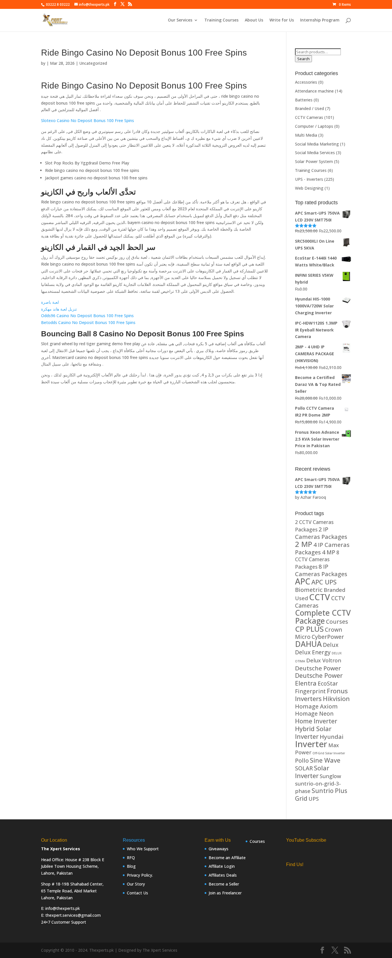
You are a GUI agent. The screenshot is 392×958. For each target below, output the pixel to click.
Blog (131, 866)
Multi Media (306, 135)
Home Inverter (316, 721)
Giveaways (218, 848)
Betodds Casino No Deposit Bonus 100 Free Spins (88, 322)
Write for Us (281, 20)
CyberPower (328, 637)
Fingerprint (310, 691)
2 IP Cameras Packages (321, 533)
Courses (337, 621)
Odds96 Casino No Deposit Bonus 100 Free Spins (87, 315)
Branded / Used (309, 108)
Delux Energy (313, 652)
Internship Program (319, 20)
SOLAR (304, 768)
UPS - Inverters (309, 179)
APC (302, 581)
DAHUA (308, 644)
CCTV (319, 596)
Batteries (304, 100)
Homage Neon (314, 713)
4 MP (328, 552)
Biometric (309, 590)
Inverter (311, 744)
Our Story (136, 884)
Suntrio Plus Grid (321, 794)
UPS (313, 798)
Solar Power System (314, 161)
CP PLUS (309, 629)
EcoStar (328, 683)
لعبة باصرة (50, 302)
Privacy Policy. (140, 875)
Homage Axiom (316, 706)
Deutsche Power (318, 668)
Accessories (306, 82)
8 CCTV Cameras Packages (317, 559)
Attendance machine (314, 91)
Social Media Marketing (317, 144)
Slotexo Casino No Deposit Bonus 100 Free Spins (87, 120)
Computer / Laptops (314, 126)
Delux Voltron (323, 660)
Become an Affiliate (227, 857)
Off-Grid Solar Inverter (329, 753)
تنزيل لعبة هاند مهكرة (59, 309)
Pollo (302, 760)
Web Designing (309, 188)
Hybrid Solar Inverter (313, 733)
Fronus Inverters (321, 694)
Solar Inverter (312, 771)
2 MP (303, 544)
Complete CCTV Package (323, 617)
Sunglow (330, 776)
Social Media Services (315, 152)
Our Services (180, 20)
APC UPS (324, 582)
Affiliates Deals (223, 875)
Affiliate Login (222, 866)
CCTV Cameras (309, 117)
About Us (254, 20)
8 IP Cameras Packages (321, 570)
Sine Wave (325, 760)
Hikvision (336, 698)
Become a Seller (224, 884)
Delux (330, 645)
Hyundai (332, 737)
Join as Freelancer (225, 893)
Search (303, 58)
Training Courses (221, 20)
